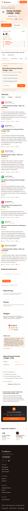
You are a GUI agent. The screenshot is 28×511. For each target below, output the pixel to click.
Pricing (3, 490)
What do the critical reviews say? (10, 75)
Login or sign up (5, 499)
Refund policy (21, 508)
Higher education (11, 6)
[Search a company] (18, 2)
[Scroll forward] (26, 428)
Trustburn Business (6, 488)
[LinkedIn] (9, 461)
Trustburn (6, 451)
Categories (3, 6)
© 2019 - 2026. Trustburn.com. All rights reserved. (13, 505)
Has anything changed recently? (10, 81)
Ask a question (6, 281)
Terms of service (13, 508)
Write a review (5, 469)
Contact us (4, 480)
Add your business (6, 492)
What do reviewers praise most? (10, 78)
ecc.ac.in (17, 361)
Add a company (5, 471)
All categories (5, 467)
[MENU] (2, 2)
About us (4, 478)
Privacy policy (5, 508)
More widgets (6, 348)
